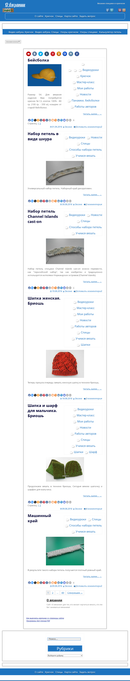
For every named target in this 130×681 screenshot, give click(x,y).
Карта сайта (71, 16)
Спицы (59, 16)
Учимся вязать (85, 155)
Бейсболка (38, 60)
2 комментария (94, 204)
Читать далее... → (92, 113)
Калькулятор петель (110, 32)
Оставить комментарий (89, 126)
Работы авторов (85, 106)
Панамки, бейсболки (85, 100)
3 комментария (94, 398)
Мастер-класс (85, 82)
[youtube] (120, 10)
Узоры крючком (69, 32)
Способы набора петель (85, 149)
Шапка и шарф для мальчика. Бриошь (43, 410)
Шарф (93, 452)
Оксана (68, 126)
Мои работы (85, 88)
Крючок (49, 16)
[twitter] (112, 10)
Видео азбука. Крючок (21, 32)
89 (63, 592)
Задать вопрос (87, 16)
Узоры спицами (88, 32)
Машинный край (39, 518)
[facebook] (108, 10)
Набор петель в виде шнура (43, 136)
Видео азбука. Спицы (47, 32)
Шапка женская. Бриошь (44, 300)
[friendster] (124, 10)
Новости (85, 94)
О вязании (15, 4)
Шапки (85, 344)
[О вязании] (22, 10)
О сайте (39, 16)
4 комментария (94, 508)
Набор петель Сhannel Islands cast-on (43, 216)
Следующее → (75, 592)
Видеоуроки (91, 70)
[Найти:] (64, 639)
